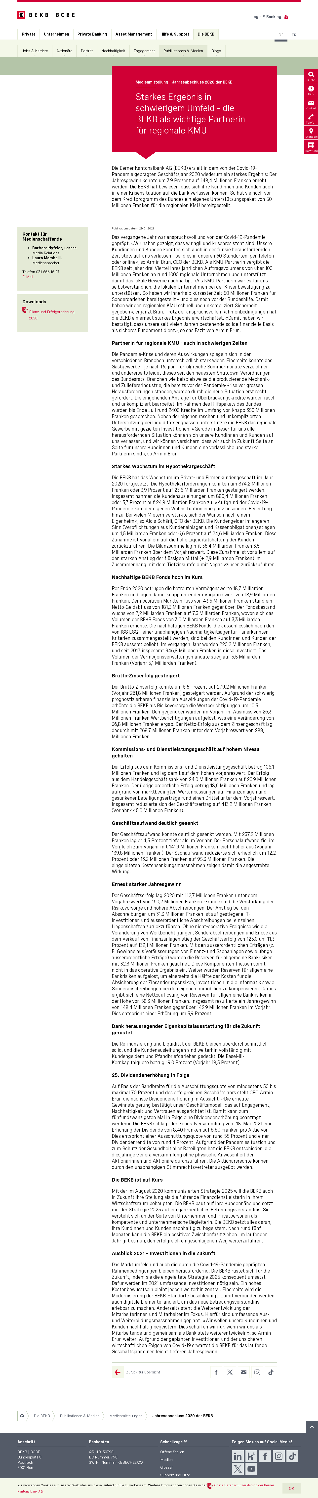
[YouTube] (251, 1469)
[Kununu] (251, 1456)
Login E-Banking (266, 16)
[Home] (22, 1416)
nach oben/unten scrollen (312, 1427)
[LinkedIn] (238, 1456)
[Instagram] (279, 1456)
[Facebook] (265, 1456)
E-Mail (27, 276)
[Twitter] (238, 1469)
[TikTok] (292, 1456)
